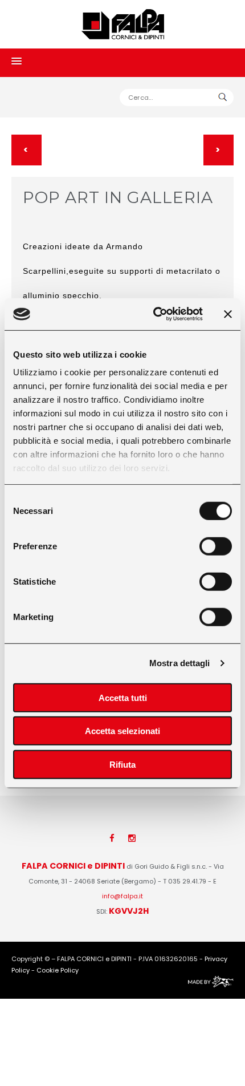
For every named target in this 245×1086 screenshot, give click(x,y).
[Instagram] (132, 838)
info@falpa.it (122, 896)
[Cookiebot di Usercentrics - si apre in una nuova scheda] (154, 314)
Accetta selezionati (122, 731)
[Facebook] (112, 838)
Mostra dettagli (179, 663)
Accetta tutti (123, 697)
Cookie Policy (57, 970)
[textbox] (177, 97)
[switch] (215, 546)
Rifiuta (122, 764)
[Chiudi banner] (228, 314)
